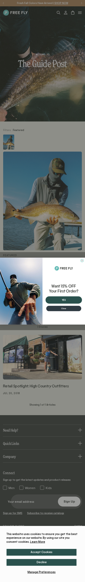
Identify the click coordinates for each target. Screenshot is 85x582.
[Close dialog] (82, 260)
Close (63, 308)
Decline (42, 562)
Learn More (37, 541)
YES (64, 300)
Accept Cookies (41, 552)
